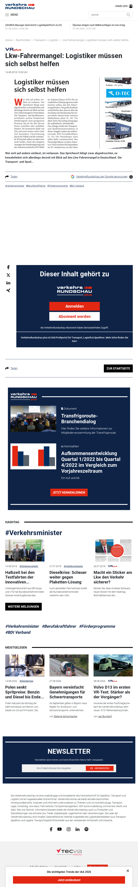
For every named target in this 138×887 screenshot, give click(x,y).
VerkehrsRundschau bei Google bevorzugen (102, 176)
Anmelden (74, 306)
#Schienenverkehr (29, 566)
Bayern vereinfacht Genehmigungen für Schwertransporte (67, 692)
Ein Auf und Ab (70, 478)
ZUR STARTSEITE (118, 368)
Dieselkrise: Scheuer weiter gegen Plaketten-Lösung (68, 577)
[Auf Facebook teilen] (8, 267)
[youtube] (59, 829)
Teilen (14, 176)
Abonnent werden (75, 316)
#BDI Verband (17, 632)
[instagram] (69, 829)
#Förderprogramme (97, 626)
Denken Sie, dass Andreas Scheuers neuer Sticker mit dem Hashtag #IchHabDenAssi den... (112, 592)
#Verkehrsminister (33, 533)
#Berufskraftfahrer (59, 626)
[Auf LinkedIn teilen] (8, 282)
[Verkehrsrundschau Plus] (13, 49)
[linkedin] (77, 829)
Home (8, 40)
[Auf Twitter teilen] (8, 275)
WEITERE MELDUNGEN (23, 606)
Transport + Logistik (46, 40)
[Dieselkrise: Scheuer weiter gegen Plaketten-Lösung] (69, 551)
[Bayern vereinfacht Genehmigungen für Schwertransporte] (69, 665)
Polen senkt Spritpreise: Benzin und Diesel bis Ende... (24, 692)
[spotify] (86, 829)
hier (74, 341)
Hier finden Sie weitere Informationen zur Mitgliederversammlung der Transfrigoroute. (88, 430)
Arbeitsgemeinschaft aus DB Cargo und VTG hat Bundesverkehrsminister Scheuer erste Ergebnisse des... (24, 592)
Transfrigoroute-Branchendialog (79, 419)
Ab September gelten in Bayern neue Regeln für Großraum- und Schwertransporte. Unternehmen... (68, 707)
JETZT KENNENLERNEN (69, 492)
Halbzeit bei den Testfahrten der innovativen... (19, 577)
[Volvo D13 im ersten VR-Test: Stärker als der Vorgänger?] (113, 665)
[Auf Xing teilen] (8, 290)
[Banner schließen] (127, 870)
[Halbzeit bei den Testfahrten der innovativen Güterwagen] (24, 551)
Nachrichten (23, 40)
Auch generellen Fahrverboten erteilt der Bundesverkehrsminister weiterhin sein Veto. (68, 592)
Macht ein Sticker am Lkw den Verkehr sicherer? (113, 577)
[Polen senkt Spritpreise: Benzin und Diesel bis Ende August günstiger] (24, 665)
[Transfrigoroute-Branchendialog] (33, 419)
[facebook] (51, 829)
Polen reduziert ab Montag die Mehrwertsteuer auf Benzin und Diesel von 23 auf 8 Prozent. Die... (22, 707)
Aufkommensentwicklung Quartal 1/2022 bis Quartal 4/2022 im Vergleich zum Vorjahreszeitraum (90, 462)
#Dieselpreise (26, 681)
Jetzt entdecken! (69, 880)
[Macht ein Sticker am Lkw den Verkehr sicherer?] (113, 551)
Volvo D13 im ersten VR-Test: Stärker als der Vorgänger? (112, 692)
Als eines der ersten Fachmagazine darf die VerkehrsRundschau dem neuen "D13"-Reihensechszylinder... (112, 707)
